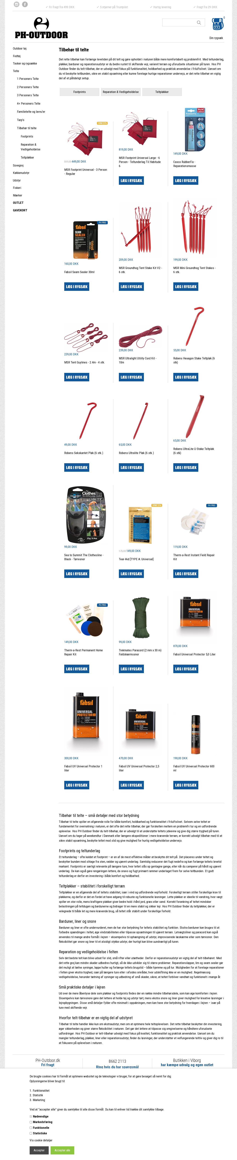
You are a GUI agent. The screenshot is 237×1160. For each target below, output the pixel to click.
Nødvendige (41, 1116)
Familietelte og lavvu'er (31, 111)
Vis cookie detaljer (41, 1140)
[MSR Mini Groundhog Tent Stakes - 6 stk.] (195, 227)
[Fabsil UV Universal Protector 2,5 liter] (140, 730)
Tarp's (20, 120)
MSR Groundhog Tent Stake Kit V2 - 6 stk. (140, 270)
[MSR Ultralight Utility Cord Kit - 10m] (140, 337)
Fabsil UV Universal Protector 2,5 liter (139, 768)
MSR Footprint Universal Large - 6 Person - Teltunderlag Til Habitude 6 (140, 162)
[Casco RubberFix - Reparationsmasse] (195, 130)
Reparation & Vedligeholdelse (30, 147)
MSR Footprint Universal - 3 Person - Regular (85, 172)
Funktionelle (41, 1128)
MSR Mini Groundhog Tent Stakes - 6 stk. (194, 270)
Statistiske (40, 1133)
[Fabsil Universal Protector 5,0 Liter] (195, 617)
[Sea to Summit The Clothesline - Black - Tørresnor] (86, 515)
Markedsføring (42, 1122)
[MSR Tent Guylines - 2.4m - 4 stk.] (86, 337)
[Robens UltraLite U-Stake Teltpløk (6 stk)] (195, 416)
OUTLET (18, 203)
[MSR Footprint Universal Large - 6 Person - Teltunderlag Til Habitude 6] (140, 129)
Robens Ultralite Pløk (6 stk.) (136, 453)
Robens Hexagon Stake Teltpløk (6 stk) (194, 360)
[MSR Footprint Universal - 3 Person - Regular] (86, 157)
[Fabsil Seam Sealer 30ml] (86, 240)
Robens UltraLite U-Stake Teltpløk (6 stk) (193, 451)
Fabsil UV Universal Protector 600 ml (193, 768)
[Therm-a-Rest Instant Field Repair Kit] (195, 523)
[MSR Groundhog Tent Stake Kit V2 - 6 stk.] (140, 230)
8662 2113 (117, 1061)
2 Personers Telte (28, 87)
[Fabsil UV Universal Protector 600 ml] (195, 734)
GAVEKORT (20, 210)
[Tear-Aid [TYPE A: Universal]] (140, 546)
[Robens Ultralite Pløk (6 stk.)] (140, 421)
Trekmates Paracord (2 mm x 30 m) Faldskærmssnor (140, 652)
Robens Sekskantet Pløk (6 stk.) (83, 453)
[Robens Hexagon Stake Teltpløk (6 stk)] (195, 326)
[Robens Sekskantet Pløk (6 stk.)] (86, 421)
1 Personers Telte (28, 79)
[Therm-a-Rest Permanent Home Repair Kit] (86, 620)
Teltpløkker (27, 157)
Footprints (27, 136)
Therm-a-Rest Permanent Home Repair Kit (83, 652)
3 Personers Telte (28, 95)
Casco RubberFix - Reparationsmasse (184, 164)
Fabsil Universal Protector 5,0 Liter (194, 654)
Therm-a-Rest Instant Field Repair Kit (194, 557)
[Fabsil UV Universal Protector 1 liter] (86, 721)
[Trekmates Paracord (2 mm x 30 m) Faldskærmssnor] (140, 618)
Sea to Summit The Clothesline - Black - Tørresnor (84, 557)
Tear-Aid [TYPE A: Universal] (136, 559)
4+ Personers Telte (28, 103)
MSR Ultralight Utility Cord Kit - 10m (137, 360)
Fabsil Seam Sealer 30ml (79, 272)
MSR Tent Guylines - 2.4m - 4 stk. (84, 362)
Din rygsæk (216, 38)
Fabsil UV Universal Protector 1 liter (83, 768)
